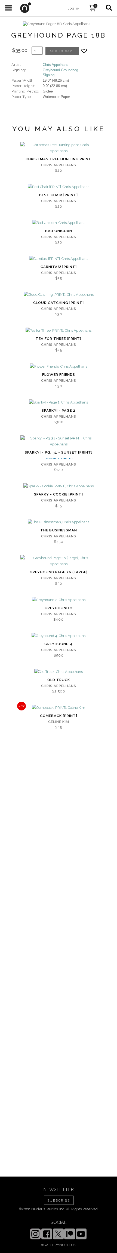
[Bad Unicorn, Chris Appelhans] (58, 223)
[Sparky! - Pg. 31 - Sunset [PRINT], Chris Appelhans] (58, 441)
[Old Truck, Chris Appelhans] (58, 672)
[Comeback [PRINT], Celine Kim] (58, 708)
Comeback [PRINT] (58, 716)
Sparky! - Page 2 (58, 410)
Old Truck (58, 680)
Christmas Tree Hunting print (58, 159)
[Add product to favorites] (84, 51)
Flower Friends (58, 374)
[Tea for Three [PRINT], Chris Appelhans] (58, 331)
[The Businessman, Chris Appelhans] (58, 522)
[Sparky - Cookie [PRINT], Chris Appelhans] (58, 486)
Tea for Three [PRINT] (58, 339)
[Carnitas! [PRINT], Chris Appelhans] (58, 259)
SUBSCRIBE (58, 1200)
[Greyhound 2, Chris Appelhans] (58, 600)
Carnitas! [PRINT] (59, 267)
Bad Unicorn (58, 231)
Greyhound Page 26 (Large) (59, 572)
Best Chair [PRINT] (58, 195)
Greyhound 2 (59, 608)
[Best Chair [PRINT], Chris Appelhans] (58, 187)
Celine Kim (58, 722)
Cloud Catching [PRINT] (58, 303)
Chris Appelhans (55, 65)
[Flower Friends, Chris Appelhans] (58, 367)
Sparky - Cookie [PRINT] (58, 494)
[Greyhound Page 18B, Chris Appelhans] (56, 23)
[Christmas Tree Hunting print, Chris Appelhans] (58, 148)
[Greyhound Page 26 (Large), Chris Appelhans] (58, 561)
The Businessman (58, 530)
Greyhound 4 (58, 644)
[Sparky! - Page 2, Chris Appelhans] (58, 402)
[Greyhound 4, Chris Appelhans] (58, 636)
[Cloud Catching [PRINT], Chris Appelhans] (59, 295)
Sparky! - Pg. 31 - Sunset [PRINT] (59, 452)
